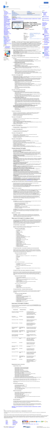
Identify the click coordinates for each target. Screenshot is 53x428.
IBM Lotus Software (6, 31)
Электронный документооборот (6, 34)
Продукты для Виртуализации (6, 30)
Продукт (13, 20)
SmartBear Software (14, 17)
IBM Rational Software (7, 32)
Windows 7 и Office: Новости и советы (6, 38)
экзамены (44, 14)
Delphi (12, 11)
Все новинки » (47, 57)
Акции (6, 423)
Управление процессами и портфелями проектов (33, 14)
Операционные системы (7, 23)
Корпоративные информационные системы (7, 33)
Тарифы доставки (15, 422)
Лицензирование (21, 20)
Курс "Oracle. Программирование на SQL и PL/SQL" (46, 42)
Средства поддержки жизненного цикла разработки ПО (19, 14)
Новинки (7, 422)
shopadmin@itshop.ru (36, 2)
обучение (44, 13)
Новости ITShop (6, 36)
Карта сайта (14, 424)
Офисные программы (7, 24)
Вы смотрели (21, 9)
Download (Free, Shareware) (7, 13)
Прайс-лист (43, 25)
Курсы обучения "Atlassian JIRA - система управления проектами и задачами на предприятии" (46, 30)
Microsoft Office (6, 16)
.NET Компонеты (14, 12)
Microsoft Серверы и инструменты (6, 18)
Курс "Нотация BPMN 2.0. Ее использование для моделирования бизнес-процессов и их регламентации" (46, 54)
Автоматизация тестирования (31, 13)
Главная (7, 421)
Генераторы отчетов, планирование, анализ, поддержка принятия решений (7, 21)
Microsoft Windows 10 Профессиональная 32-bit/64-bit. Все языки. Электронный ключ (46, 35)
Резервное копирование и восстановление (7, 29)
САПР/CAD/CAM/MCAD (7, 19)
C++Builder (28, 11)
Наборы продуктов (14, 15)
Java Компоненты (29, 12)
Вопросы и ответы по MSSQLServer (7, 40)
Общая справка (44, 22)
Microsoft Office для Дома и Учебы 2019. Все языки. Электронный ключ (46, 39)
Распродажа (5, 14)
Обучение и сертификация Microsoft (7, 39)
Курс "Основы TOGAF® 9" (46, 44)
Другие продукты (16, 20)
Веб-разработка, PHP (14, 13)
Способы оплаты (44, 24)
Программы (5, 11)
